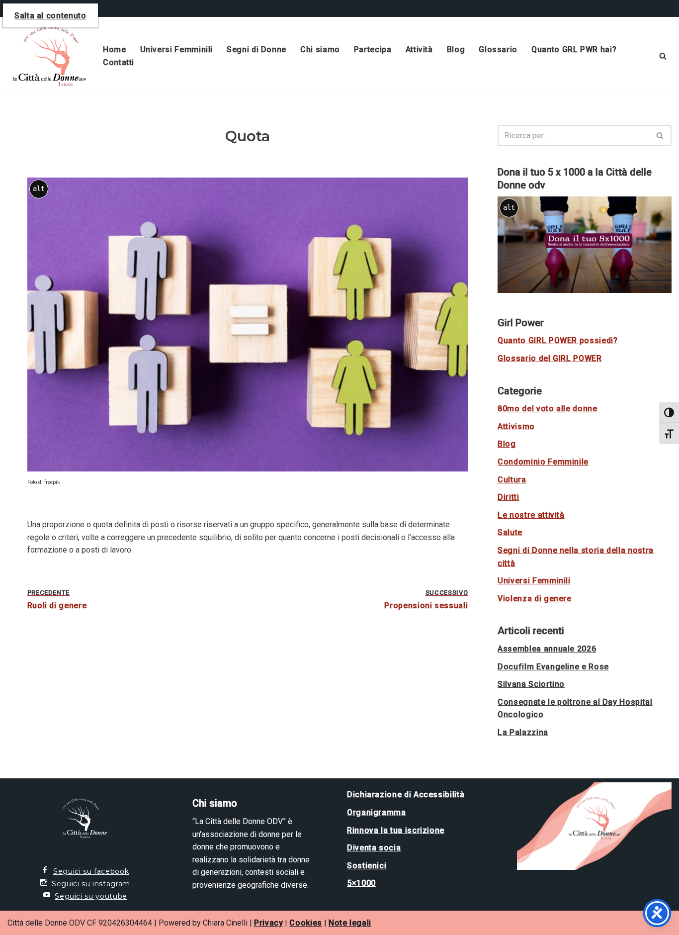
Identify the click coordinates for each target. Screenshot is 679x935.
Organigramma (376, 812)
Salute (510, 532)
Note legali (350, 923)
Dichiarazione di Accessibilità (405, 794)
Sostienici (366, 865)
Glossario (498, 49)
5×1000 (361, 883)
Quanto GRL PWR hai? (573, 49)
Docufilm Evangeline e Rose (553, 666)
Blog (456, 49)
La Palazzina (523, 732)
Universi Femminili (176, 49)
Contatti (118, 62)
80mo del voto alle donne (547, 408)
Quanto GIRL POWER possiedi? (557, 340)
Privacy (268, 923)
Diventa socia (374, 847)
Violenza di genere (535, 598)
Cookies (305, 923)
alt (39, 188)
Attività (419, 49)
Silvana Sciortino (531, 684)
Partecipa (373, 49)
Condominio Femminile (543, 462)
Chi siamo (320, 49)
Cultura (512, 479)
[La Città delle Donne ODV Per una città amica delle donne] (46, 56)
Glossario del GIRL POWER (549, 358)
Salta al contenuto (50, 15)
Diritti (508, 497)
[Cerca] (663, 56)
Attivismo (516, 426)
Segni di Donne (256, 49)
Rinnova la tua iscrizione (395, 830)
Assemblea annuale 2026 (547, 649)
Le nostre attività (531, 515)
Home (114, 49)
